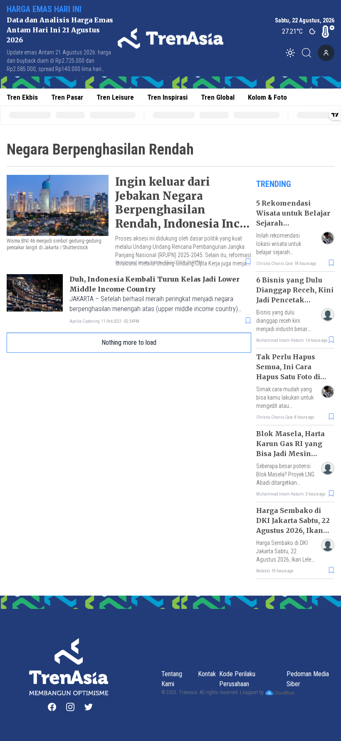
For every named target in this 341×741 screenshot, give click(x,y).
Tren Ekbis (22, 97)
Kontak (207, 674)
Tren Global (218, 97)
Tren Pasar (67, 97)
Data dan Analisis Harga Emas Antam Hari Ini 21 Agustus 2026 (60, 30)
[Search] (309, 53)
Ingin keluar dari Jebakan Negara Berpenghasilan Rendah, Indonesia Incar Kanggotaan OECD (183, 210)
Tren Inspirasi (167, 97)
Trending (273, 184)
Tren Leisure (115, 97)
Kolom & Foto (267, 97)
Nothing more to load (128, 342)
